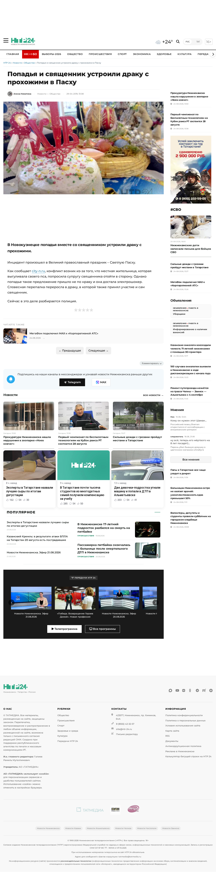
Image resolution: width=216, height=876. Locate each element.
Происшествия (100, 54)
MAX (103, 382)
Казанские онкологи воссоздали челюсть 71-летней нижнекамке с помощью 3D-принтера (190, 348)
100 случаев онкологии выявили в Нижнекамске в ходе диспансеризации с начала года (190, 370)
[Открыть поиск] (177, 41)
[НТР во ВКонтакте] (184, 690)
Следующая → (98, 350)
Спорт (122, 54)
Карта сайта (172, 731)
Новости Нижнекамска (48, 828)
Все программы (104, 629)
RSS (167, 736)
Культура (185, 54)
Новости (17, 63)
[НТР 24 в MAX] (170, 690)
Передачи (205, 54)
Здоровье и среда (67, 731)
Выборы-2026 (51, 54)
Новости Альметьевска (98, 828)
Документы (171, 741)
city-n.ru (38, 271)
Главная (12, 54)
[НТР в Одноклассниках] (190, 690)
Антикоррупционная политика (183, 746)
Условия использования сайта (182, 725)
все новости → (153, 395)
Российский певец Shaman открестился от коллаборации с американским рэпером (187, 427)
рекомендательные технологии (76, 861)
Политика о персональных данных (185, 720)
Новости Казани (73, 828)
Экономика (142, 54)
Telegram (74, 382)
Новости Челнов (123, 828)
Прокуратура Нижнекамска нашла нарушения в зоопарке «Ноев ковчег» (189, 96)
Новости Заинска (170, 828)
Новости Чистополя (146, 828)
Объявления (179, 308)
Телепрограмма (65, 629)
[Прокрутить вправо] (212, 54)
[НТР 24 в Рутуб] (204, 690)
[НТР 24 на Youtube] (177, 690)
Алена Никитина (22, 94)
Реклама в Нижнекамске (179, 751)
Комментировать (150, 363)
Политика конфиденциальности (184, 715)
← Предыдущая (70, 350)
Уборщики (179, 314)
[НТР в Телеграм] (197, 690)
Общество (75, 54)
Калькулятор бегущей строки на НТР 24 (188, 756)
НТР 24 (7, 63)
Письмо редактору (127, 734)
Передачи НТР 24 (67, 741)
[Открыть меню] (5, 40)
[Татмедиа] (90, 810)
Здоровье (164, 54)
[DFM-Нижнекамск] (115, 810)
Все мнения (190, 459)
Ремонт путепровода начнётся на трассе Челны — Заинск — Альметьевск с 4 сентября (189, 391)
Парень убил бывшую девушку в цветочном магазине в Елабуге (187, 448)
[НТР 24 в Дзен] (211, 690)
